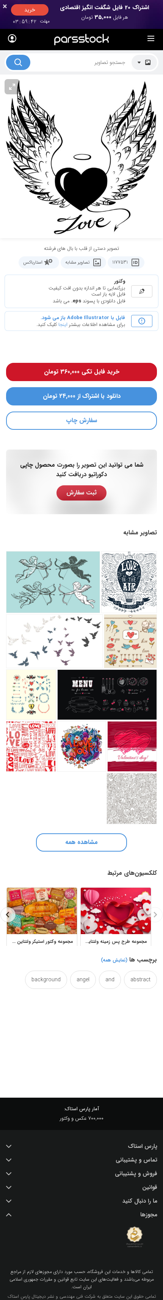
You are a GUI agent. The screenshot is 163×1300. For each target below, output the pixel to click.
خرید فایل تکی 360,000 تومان (81, 372)
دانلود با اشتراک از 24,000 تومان (82, 396)
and (109, 980)
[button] (81, 1146)
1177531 (120, 262)
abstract (140, 980)
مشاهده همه (81, 842)
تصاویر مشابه (77, 262)
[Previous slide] (155, 914)
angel (83, 980)
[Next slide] (8, 914)
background (46, 980)
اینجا (62, 325)
